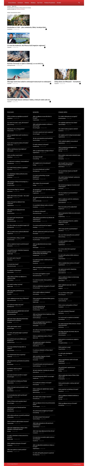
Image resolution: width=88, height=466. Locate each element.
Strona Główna (12, 2)
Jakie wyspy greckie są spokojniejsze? (68, 228)
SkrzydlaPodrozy (36, 146)
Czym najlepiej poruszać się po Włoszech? (18, 298)
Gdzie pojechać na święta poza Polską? (17, 381)
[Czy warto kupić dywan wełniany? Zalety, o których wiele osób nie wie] (29, 92)
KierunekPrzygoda (10, 328)
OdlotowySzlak (35, 247)
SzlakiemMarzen (10, 280)
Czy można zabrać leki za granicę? (67, 249)
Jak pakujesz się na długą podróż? (16, 128)
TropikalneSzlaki (10, 423)
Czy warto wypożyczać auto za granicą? (43, 132)
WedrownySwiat (10, 150)
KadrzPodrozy (9, 191)
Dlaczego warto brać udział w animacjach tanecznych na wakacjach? (29, 81)
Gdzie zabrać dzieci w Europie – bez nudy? (18, 195)
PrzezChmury (9, 169)
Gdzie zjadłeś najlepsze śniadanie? (41, 292)
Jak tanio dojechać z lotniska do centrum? (43, 370)
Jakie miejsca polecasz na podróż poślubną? (18, 415)
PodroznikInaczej (10, 163)
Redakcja (33, 2)
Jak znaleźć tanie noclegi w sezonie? (42, 396)
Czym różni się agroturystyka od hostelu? (17, 142)
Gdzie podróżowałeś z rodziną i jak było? (68, 383)
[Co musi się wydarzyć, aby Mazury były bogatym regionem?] (26, 38)
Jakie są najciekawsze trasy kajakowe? (16, 149)
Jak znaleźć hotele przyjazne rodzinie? (68, 128)
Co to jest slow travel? (12, 264)
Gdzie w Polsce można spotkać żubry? (17, 401)
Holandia (9, 25)
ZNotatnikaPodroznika (11, 221)
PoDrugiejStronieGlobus (62, 342)
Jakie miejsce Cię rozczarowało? (41, 183)
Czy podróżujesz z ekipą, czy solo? (16, 237)
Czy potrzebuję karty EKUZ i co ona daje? (43, 376)
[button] (79, 3)
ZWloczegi (60, 150)
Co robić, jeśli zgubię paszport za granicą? (43, 452)
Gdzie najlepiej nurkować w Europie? (16, 443)
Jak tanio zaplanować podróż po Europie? (43, 231)
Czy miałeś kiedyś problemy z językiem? (17, 167)
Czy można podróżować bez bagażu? (42, 225)
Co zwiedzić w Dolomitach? (14, 270)
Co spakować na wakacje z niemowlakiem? (18, 161)
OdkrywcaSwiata (10, 130)
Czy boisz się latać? (63, 298)
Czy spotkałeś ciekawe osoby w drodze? (43, 205)
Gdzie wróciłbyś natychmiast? (14, 155)
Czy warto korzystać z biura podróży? (42, 280)
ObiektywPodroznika (11, 65)
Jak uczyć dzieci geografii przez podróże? (69, 235)
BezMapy (9, 431)
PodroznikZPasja (36, 158)
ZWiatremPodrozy (10, 124)
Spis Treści (39, 2)
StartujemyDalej (10, 417)
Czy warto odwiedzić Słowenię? (66, 311)
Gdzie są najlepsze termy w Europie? (67, 403)
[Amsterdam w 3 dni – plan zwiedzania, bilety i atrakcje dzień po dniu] (27, 20)
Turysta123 (9, 47)
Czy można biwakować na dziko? (41, 169)
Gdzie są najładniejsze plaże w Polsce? (42, 336)
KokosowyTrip (10, 245)
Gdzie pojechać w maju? (64, 347)
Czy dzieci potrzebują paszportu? (41, 237)
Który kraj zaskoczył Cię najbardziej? (67, 206)
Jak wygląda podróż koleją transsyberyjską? (69, 135)
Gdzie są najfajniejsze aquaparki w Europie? (44, 286)
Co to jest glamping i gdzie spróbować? (17, 395)
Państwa (27, 2)
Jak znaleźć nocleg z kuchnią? (14, 284)
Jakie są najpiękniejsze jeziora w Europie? (68, 263)
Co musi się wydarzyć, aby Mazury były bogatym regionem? (26, 45)
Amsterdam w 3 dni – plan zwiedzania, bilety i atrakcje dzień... (27, 27)
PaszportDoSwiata (10, 350)
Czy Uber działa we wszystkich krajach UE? (18, 225)
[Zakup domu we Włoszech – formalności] (67, 74)
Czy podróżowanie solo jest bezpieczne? (43, 364)
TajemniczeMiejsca (36, 140)
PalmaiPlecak (9, 118)
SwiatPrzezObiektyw (37, 221)
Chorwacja (9, 61)
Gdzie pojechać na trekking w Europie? (68, 389)
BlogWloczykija (10, 144)
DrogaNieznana (10, 233)
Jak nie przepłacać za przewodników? (68, 192)
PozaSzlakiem (9, 29)
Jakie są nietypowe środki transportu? (42, 267)
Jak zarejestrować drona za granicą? (16, 354)
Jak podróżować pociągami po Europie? (43, 410)
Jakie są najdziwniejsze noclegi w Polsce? (43, 150)
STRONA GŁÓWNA (20, 9)
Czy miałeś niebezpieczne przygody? (67, 116)
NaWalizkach (35, 281)
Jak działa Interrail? (38, 156)
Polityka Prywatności (49, 2)
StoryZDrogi (9, 322)
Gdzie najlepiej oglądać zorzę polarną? (68, 141)
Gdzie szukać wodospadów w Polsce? (68, 305)
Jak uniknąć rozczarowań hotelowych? (43, 329)
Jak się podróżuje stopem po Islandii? (67, 171)
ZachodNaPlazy (61, 405)
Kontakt (59, 2)
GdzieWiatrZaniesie (11, 138)
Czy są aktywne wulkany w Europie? (42, 382)
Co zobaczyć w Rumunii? (39, 211)
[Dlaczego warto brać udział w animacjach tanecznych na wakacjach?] (29, 74)
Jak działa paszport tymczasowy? (41, 417)
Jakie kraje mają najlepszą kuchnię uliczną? (44, 431)
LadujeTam (9, 334)
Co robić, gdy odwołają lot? (65, 353)
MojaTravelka (9, 197)
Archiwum (20, 2)
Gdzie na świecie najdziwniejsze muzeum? (18, 421)
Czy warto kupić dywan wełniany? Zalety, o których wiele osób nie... (29, 100)
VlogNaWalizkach (10, 205)
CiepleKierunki (35, 378)
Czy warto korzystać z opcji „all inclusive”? (18, 122)
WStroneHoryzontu (62, 294)
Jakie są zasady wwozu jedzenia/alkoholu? (18, 231)
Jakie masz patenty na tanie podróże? (16, 449)
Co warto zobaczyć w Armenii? (41, 144)
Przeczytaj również (77, 464)
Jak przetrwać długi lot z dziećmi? (15, 189)
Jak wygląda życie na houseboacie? (42, 163)
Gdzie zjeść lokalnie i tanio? (14, 326)
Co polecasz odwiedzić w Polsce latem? (43, 350)
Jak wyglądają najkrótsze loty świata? (67, 122)
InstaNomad (9, 356)
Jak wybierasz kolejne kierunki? (15, 304)
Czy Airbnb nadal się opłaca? (14, 368)
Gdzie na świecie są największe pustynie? (17, 116)
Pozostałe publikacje (11, 43)
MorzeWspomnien (10, 227)
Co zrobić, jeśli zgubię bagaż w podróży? (17, 332)
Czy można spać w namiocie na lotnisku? (68, 317)
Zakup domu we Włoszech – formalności (67, 81)
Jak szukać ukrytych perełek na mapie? (17, 374)
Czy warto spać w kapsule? (14, 258)
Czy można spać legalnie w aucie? (41, 273)
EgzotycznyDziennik (62, 202)
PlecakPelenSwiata (11, 185)
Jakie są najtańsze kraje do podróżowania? (18, 244)
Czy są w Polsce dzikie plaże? (65, 292)
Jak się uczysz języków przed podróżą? (43, 138)
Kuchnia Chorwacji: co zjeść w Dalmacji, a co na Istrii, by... (25, 63)
